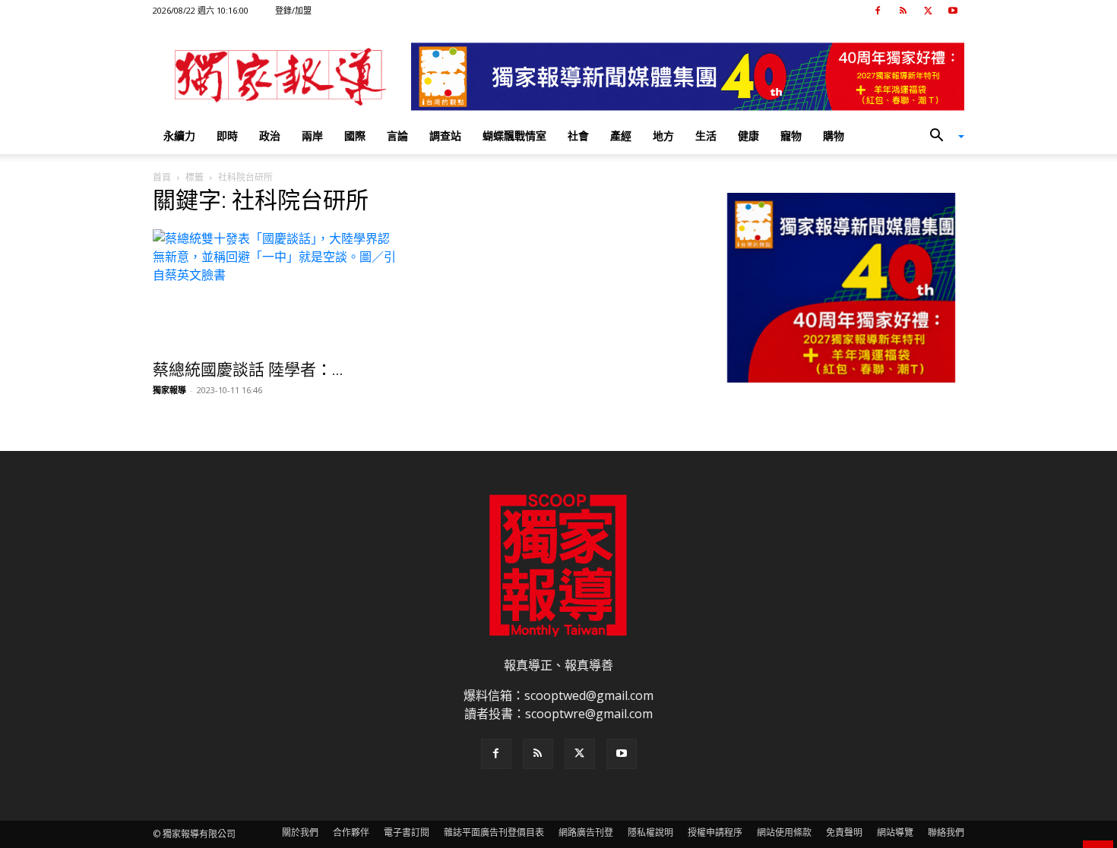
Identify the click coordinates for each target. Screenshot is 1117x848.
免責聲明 (844, 832)
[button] (941, 136)
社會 (578, 135)
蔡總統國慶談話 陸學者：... (248, 370)
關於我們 (300, 832)
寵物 (791, 135)
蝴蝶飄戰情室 (514, 135)
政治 (269, 135)
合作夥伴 (351, 832)
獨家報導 (169, 390)
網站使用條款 (784, 832)
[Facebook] (877, 10)
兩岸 (312, 135)
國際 (354, 135)
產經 (620, 135)
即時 (227, 135)
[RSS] (902, 10)
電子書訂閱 (406, 832)
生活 (706, 135)
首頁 (162, 177)
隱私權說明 (650, 832)
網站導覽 (895, 832)
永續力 (179, 135)
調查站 (445, 135)
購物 (833, 135)
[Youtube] (952, 10)
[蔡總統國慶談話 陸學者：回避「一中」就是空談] (276, 290)
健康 (748, 135)
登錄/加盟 (293, 10)
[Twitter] (927, 10)
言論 (397, 135)
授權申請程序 (715, 832)
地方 (663, 135)
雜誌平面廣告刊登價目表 (494, 832)
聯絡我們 (946, 832)
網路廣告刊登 (585, 832)
